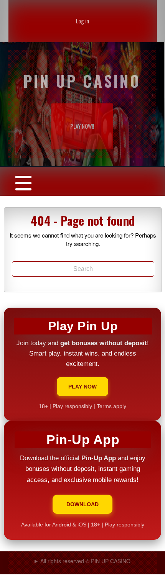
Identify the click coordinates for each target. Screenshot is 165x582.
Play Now (82, 387)
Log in (82, 21)
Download (82, 504)
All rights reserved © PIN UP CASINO (85, 561)
